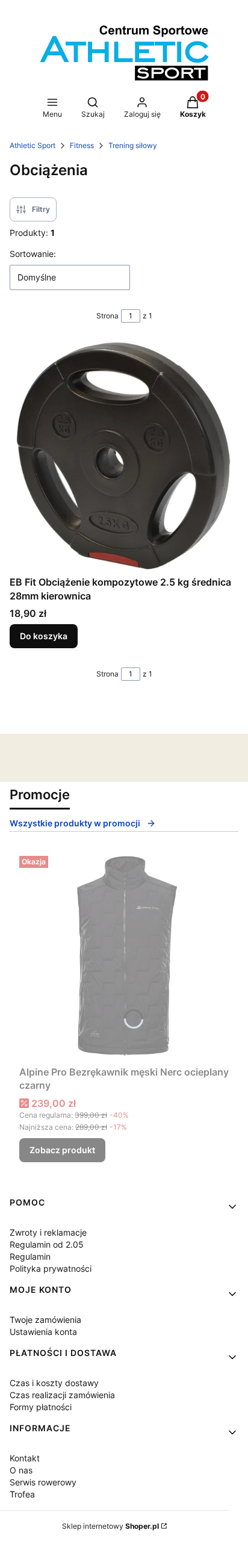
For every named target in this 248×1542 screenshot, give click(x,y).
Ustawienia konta (43, 1332)
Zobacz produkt (62, 1150)
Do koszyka (43, 636)
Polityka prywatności (50, 1268)
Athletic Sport (32, 145)
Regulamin (30, 1256)
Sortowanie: (33, 254)
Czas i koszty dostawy (54, 1383)
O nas (21, 1470)
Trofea (22, 1494)
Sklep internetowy (110, 1526)
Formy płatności (41, 1407)
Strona (107, 315)
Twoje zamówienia (45, 1319)
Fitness (82, 145)
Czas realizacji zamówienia (62, 1395)
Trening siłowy (132, 145)
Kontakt (25, 1458)
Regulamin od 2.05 (47, 1244)
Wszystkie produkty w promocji (75, 823)
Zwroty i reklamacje (48, 1232)
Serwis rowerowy (43, 1482)
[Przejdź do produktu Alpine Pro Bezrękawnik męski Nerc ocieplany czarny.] (124, 956)
